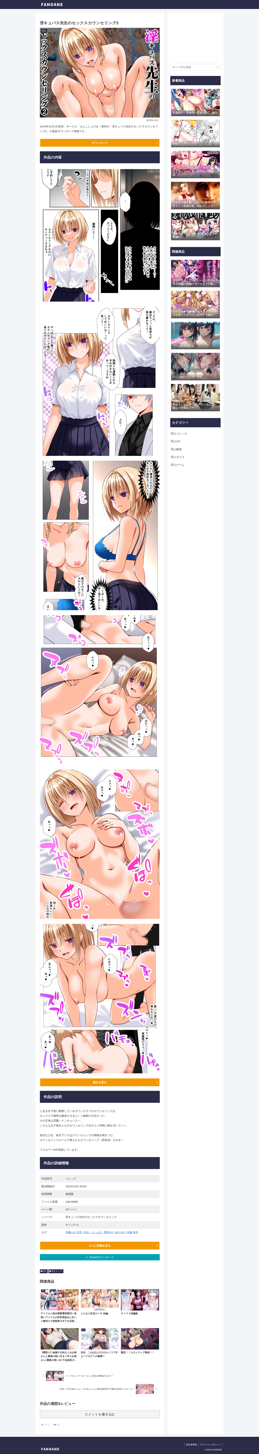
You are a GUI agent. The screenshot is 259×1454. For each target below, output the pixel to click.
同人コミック (57, 1271)
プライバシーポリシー (210, 1444)
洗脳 (129, 1232)
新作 (135, 1232)
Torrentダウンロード (101, 1257)
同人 (45, 1271)
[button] (217, 67)
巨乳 (79, 1232)
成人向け (120, 1232)
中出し (87, 1232)
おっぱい (97, 1232)
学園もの (70, 1232)
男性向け (109, 1232)
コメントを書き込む (100, 1414)
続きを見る (100, 1082)
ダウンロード (100, 142)
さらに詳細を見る (100, 1245)
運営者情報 (191, 1444)
